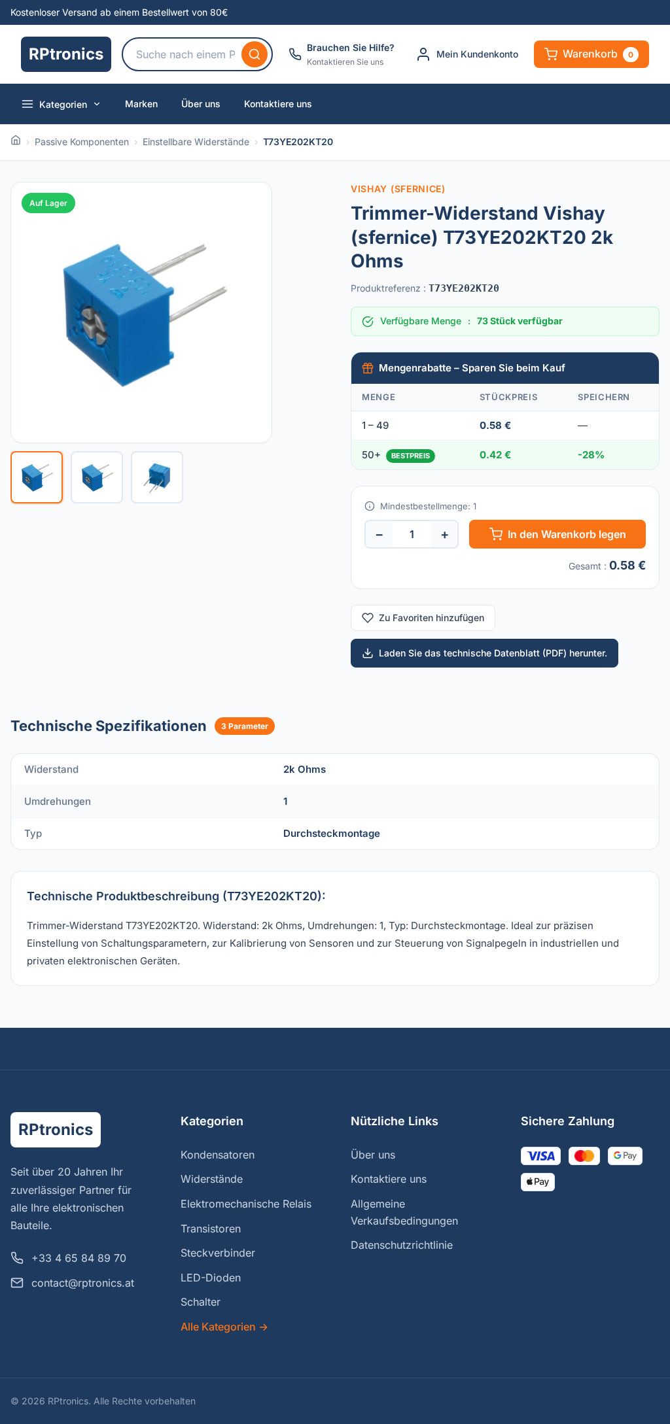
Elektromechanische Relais (246, 1203)
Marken (141, 103)
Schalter (200, 1301)
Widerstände (212, 1178)
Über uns (200, 103)
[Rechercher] (254, 54)
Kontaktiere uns (278, 103)
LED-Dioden (211, 1277)
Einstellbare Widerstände (196, 141)
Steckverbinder (218, 1252)
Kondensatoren (218, 1154)
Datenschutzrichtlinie (402, 1244)
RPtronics (66, 53)
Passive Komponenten (82, 141)
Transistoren (211, 1228)
